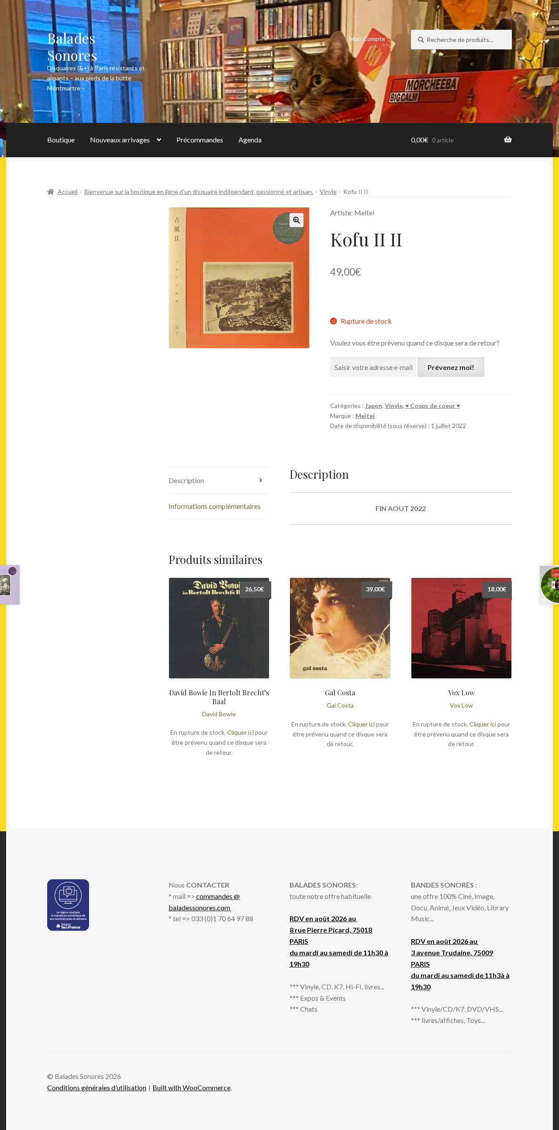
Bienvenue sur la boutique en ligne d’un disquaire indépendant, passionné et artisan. (198, 191)
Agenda (250, 139)
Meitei (365, 415)
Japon (373, 405)
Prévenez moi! (451, 367)
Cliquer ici (240, 732)
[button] (297, 220)
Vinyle (328, 191)
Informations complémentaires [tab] (215, 506)
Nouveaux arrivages (120, 139)
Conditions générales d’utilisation (96, 1087)
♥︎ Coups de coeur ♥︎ (432, 405)
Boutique (61, 139)
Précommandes (199, 139)
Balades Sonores (72, 46)
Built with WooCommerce (191, 1087)
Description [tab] (186, 480)
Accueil (68, 191)
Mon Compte (367, 38)
